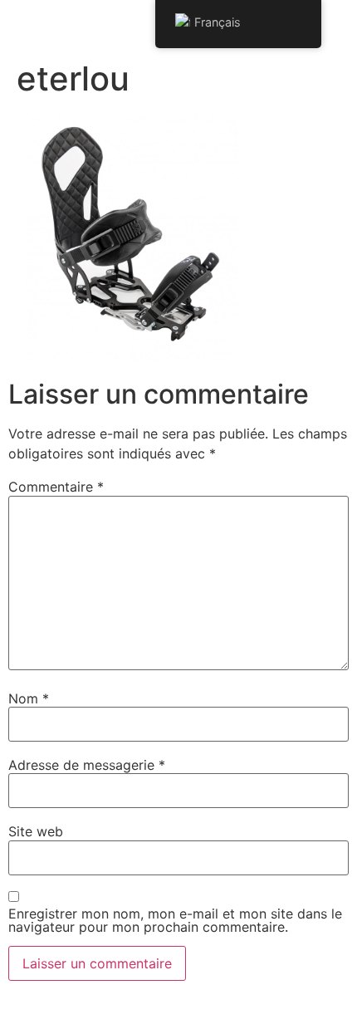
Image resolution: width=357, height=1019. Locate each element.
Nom (28, 698)
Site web (35, 831)
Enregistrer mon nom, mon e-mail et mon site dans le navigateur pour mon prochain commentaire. (175, 920)
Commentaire (56, 486)
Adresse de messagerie (86, 765)
